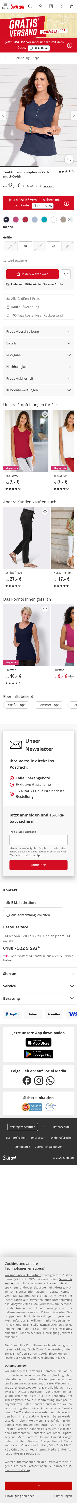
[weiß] (54, 219)
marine (8, 227)
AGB (45, 1127)
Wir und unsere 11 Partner (23, 1275)
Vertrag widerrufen (22, 1127)
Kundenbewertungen (22, 390)
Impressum (38, 1137)
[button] (5, 6)
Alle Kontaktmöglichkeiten (30, 915)
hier (20, 1329)
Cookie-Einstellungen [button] (49, 1147)
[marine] (6, 219)
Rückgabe (13, 355)
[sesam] (63, 219)
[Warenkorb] (72, 6)
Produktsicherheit (19, 378)
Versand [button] (48, 186)
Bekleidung (22, 58)
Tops (36, 58)
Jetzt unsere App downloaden (38, 1032)
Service (9, 986)
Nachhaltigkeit (17, 366)
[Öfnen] (70, 45)
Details (11, 343)
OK (38, 1486)
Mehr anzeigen (33, 855)
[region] (38, 1380)
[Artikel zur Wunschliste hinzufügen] (66, 274)
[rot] (25, 219)
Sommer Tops (48, 705)
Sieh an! (10, 973)
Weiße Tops (16, 705)
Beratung (11, 998)
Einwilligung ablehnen (20, 1496)
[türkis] (44, 219)
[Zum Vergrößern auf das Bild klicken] (69, 159)
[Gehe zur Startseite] (17, 6)
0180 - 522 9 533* (21, 948)
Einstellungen (63, 1496)
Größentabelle (17, 260)
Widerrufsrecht (61, 1137)
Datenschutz (61, 1127)
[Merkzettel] (61, 6)
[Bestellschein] (51, 6)
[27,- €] (26, 538)
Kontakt (10, 890)
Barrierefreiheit (16, 1137)
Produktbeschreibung (22, 331)
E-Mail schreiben (21, 903)
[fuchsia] (16, 219)
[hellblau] (35, 219)
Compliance (22, 1147)
